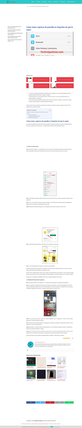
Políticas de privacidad (39, 423)
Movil (49, 1)
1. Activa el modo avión (32, 114)
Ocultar (38, 1)
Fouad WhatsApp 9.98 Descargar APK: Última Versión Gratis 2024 (14, 37)
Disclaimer (46, 423)
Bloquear (44, 1)
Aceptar (51, 426)
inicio (28, 6)
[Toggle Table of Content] (49, 110)
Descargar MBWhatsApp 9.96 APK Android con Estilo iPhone (15, 34)
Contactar (51, 423)
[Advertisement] (16, 14)
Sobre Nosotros (71, 1)
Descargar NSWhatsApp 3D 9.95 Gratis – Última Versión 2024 (15, 27)
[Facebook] (27, 350)
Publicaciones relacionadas (32, 117)
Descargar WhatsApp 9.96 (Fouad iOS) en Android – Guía (15, 40)
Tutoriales (62, 1)
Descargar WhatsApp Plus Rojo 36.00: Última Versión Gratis (14, 31)
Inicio (33, 1)
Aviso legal (23, 423)
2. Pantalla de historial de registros (34, 116)
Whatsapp (55, 1)
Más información (57, 426)
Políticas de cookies (30, 423)
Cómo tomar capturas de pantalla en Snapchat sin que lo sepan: (37, 113)
